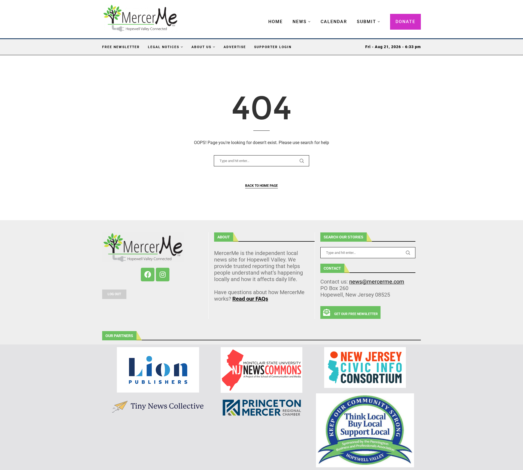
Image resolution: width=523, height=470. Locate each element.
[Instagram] (162, 274)
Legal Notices (163, 47)
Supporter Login (272, 47)
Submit (366, 21)
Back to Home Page (261, 186)
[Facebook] (147, 274)
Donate (405, 21)
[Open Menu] (262, 16)
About (223, 237)
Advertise (235, 47)
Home (275, 21)
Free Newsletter (121, 47)
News (300, 21)
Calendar (334, 21)
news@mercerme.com (376, 281)
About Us (201, 47)
